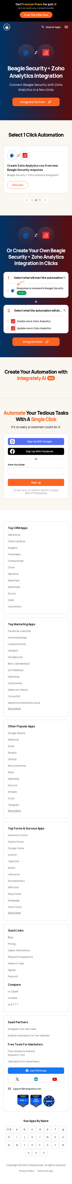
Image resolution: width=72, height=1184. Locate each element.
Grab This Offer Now (36, 15)
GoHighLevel (15, 657)
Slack (11, 772)
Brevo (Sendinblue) (19, 663)
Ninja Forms (14, 894)
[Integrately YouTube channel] (54, 1079)
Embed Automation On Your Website (29, 1035)
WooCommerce (17, 765)
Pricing (12, 943)
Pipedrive (13, 574)
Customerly (14, 606)
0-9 (9, 1129)
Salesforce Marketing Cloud (24, 702)
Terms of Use (41, 492)
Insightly (12, 547)
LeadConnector (17, 644)
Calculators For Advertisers (23, 1061)
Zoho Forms (15, 907)
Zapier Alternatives (19, 950)
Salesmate (14, 587)
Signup (12, 970)
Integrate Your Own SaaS (22, 1029)
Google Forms (16, 848)
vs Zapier (13, 991)
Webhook (13, 739)
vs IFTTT (13, 1004)
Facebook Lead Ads (19, 631)
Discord (12, 785)
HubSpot (13, 650)
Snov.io (12, 593)
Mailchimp (13, 676)
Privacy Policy (26, 1171)
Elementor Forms (18, 835)
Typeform (13, 861)
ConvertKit (14, 696)
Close (11, 567)
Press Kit (13, 976)
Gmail (11, 746)
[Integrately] (6, 27)
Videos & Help (16, 963)
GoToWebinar (16, 670)
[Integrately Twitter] (17, 1079)
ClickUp (12, 759)
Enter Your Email (16, 464)
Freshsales (14, 554)
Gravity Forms (16, 841)
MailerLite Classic (18, 689)
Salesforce (14, 534)
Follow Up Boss (16, 541)
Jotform (12, 854)
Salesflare (14, 580)
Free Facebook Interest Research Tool (21, 1053)
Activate (17, 185)
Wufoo (12, 867)
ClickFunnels (15, 683)
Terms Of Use (45, 1171)
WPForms (13, 887)
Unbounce (14, 874)
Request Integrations (20, 956)
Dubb (11, 600)
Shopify (12, 752)
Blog (10, 937)
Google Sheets (16, 733)
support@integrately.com (27, 1088)
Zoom (11, 798)
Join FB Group (38, 1070)
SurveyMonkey (16, 880)
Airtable (12, 791)
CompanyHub (16, 560)
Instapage (14, 900)
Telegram (13, 804)
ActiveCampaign (17, 637)
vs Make (12, 998)
